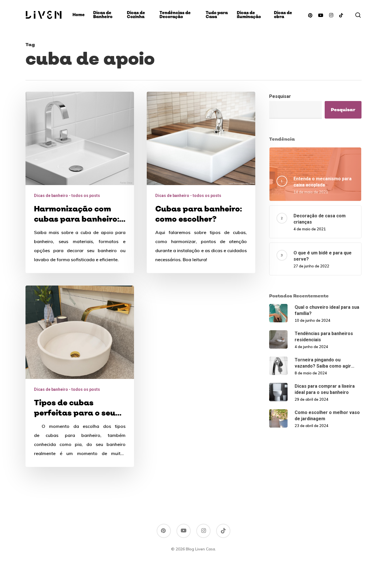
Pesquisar (280, 96)
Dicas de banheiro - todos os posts (67, 195)
